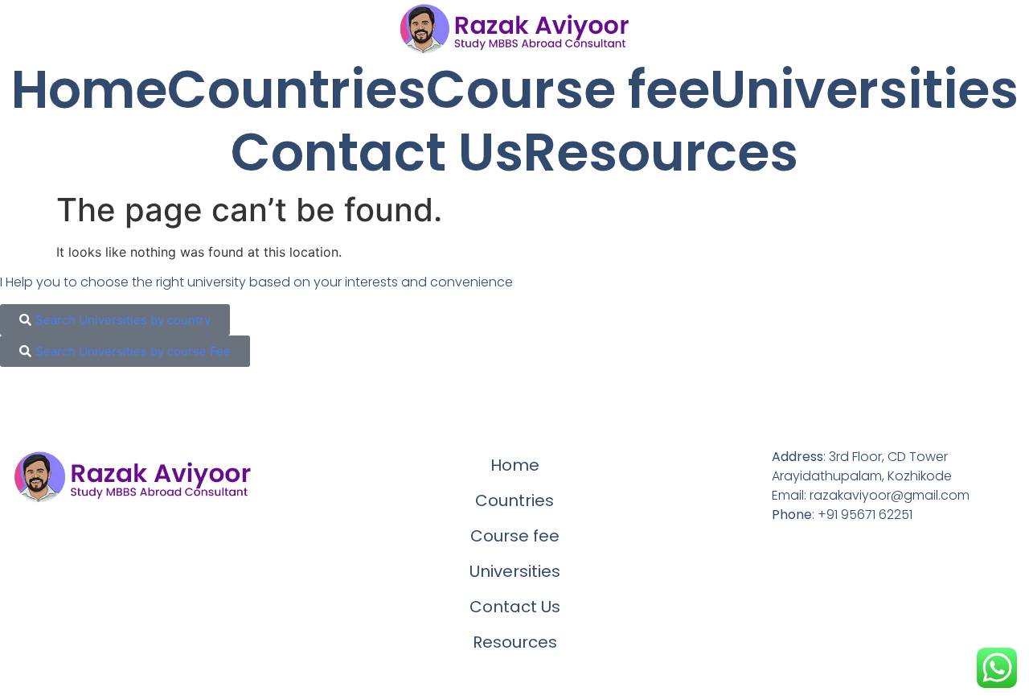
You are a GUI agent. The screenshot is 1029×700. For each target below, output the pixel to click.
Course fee (568, 90)
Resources (660, 152)
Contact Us (377, 152)
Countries (296, 90)
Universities (864, 90)
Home (89, 90)
